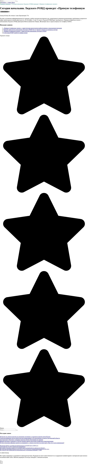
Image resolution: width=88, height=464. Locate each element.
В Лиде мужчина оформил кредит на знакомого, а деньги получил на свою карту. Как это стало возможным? (32, 443)
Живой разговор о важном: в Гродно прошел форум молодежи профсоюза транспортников (26, 441)
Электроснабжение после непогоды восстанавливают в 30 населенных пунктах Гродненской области (30, 438)
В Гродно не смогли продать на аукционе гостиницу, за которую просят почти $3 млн (25, 436)
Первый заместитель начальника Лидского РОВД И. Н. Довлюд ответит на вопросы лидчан (30, 29)
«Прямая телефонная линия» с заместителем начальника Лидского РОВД (24, 31)
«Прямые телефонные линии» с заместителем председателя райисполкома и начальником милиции (32, 28)
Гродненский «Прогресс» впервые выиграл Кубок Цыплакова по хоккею (21, 439)
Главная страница (5, 4)
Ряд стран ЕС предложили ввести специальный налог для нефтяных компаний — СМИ (21, 450)
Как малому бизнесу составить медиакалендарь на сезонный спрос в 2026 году (19, 445)
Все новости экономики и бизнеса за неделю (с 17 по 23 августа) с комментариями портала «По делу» (24, 449)
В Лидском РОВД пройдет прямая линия (15, 33)
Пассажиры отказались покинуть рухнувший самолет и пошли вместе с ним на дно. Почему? (22, 448)
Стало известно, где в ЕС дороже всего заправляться (12, 446)
